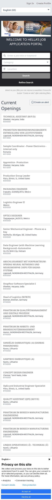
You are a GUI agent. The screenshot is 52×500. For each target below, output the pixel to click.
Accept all (26, 491)
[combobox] (26, 55)
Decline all (26, 497)
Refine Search (26, 82)
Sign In (30, 3)
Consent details (8, 485)
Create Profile (43, 3)
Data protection (29, 485)
